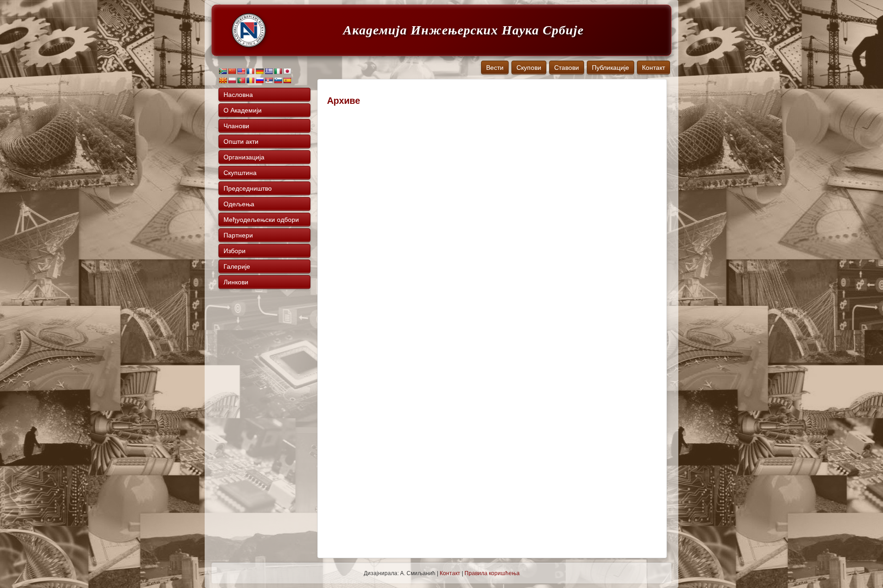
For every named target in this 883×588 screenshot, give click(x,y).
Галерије (237, 266)
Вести (495, 67)
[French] (250, 71)
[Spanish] (287, 80)
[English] (241, 71)
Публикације (610, 67)
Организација (244, 157)
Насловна (238, 94)
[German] (259, 71)
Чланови (236, 126)
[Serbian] (268, 80)
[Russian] (259, 80)
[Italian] (278, 71)
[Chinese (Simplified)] (232, 71)
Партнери (238, 235)
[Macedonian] (222, 80)
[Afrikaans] (222, 71)
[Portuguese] (241, 80)
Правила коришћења (492, 573)
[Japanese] (287, 71)
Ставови (566, 67)
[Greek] (268, 71)
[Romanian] (250, 80)
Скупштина (240, 172)
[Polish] (232, 80)
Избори (235, 250)
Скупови (528, 67)
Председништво (248, 188)
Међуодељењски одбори (261, 219)
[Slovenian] (278, 80)
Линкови (236, 282)
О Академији (243, 110)
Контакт (653, 67)
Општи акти (241, 141)
